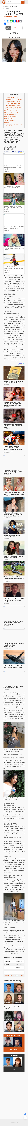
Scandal (6, 122)
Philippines (16, 37)
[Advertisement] (14, 77)
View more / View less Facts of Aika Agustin (14, 975)
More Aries (14, 1056)
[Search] (22, 2)
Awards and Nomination (10, 116)
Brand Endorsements (10, 114)
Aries (14, 1069)
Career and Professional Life (12, 112)
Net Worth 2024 (8, 118)
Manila (10, 37)
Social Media (8, 126)
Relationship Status (9, 120)
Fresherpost (6, 6)
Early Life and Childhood (11, 109)
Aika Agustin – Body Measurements (13, 124)
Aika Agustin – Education (11, 111)
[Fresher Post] (4, 2)
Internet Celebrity (14, 6)
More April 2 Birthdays (14, 1036)
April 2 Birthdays (14, 1049)
